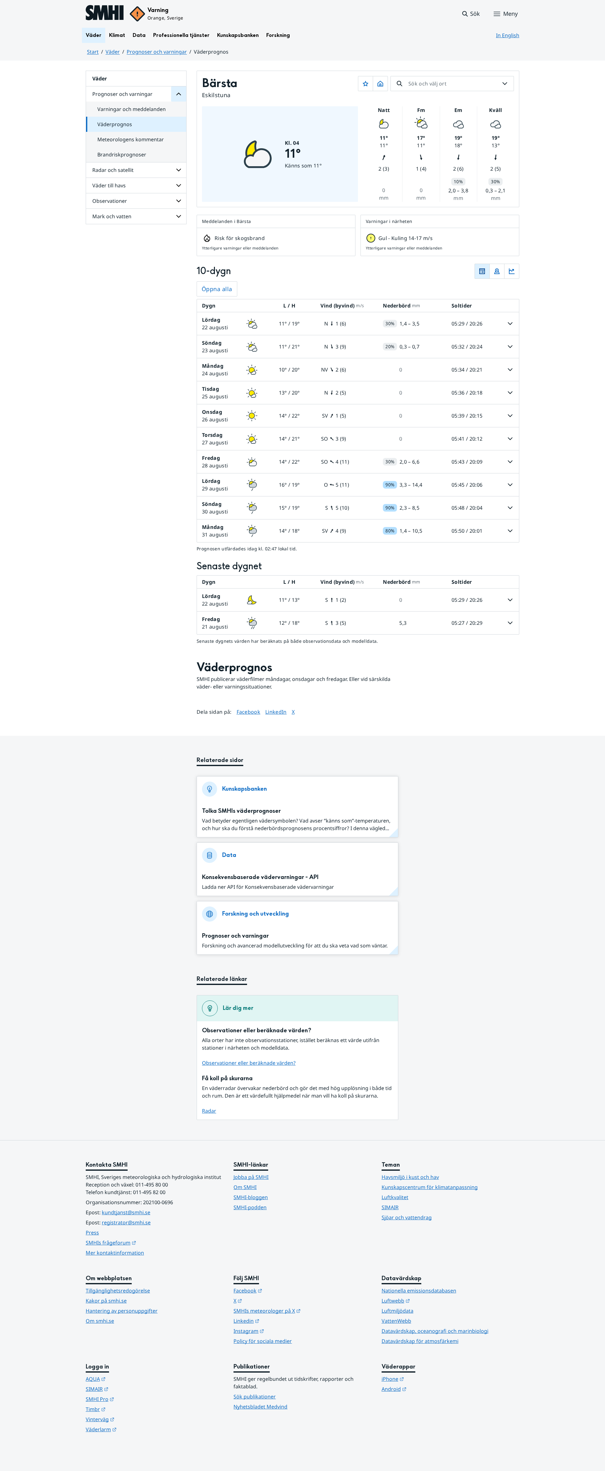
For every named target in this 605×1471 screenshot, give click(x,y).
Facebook (249, 711)
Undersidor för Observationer (178, 200)
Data (139, 35)
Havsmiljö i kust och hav (410, 1177)
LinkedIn (276, 711)
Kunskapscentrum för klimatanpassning (430, 1187)
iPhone (424, 1378)
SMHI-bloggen (250, 1197)
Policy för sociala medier (262, 1341)
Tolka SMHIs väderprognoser (241, 811)
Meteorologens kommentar (130, 139)
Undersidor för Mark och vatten (178, 216)
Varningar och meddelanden (131, 109)
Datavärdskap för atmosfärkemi (420, 1341)
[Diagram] (511, 271)
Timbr (126, 1409)
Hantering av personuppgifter (122, 1310)
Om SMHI (244, 1187)
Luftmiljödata (397, 1310)
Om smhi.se (100, 1320)
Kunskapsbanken (238, 35)
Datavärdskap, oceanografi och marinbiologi (435, 1330)
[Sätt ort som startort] (380, 83)
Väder (93, 35)
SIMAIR (390, 1207)
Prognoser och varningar (157, 51)
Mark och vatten (111, 216)
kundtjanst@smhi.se (126, 1212)
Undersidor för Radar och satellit (178, 170)
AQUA (126, 1378)
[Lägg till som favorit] (365, 83)
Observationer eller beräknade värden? (249, 1062)
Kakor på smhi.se (106, 1300)
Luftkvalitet (395, 1197)
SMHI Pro (131, 1399)
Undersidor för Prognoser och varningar (178, 94)
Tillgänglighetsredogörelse (118, 1290)
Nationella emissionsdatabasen (419, 1290)
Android (425, 1388)
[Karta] (496, 271)
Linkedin (277, 1320)
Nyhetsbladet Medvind (260, 1406)
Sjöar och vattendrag (407, 1217)
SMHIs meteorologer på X (297, 1310)
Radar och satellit (113, 170)
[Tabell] (482, 271)
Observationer (109, 200)
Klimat (117, 35)
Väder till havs (109, 185)
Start (93, 51)
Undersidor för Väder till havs (178, 185)
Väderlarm (132, 1429)
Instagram (279, 1330)
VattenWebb (396, 1320)
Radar (209, 1110)
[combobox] (452, 83)
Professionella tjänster (181, 35)
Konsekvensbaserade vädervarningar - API (260, 877)
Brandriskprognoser (121, 154)
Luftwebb (427, 1300)
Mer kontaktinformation (115, 1252)
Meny (510, 13)
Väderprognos (114, 124)
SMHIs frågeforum (142, 1242)
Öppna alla (217, 289)
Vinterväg (131, 1419)
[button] (470, 14)
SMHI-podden (250, 1207)
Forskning (278, 35)
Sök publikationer (254, 1396)
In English (507, 35)
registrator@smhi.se (126, 1222)
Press (92, 1232)
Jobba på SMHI (250, 1177)
